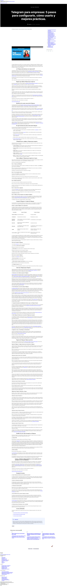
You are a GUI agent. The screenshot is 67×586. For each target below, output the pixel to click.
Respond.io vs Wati (4, 568)
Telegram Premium (29, 317)
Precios (9, 1)
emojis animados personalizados (37, 326)
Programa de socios (4, 558)
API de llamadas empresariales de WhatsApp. (7, 572)
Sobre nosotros (4, 557)
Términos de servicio (4, 578)
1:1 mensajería (36, 129)
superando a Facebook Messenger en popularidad (32, 83)
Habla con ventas (30, 548)
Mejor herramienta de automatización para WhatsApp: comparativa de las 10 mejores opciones (34, 534)
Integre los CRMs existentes (16, 138)
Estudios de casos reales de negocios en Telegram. (51, 42)
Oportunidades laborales (5, 560)
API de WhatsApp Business (5, 571)
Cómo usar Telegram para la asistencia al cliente (19, 514)
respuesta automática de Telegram (21, 333)
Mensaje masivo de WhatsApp (5, 573)
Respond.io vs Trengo (4, 567)
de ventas (24, 132)
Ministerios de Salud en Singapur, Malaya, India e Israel (22, 292)
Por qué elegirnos (12, 1)
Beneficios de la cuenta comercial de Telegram (51, 33)
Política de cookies (4, 577)
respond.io (17, 189)
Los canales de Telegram (15, 288)
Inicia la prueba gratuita (36, 548)
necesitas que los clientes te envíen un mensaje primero (31, 341)
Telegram (18, 256)
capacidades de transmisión (35, 421)
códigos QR (35, 270)
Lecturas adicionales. (50, 47)
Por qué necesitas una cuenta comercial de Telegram (51, 34)
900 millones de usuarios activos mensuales (33, 71)
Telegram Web (25, 367)
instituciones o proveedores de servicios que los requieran (33, 305)
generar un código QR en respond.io (31, 379)
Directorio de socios (4, 559)
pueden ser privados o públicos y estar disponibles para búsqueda (21, 276)
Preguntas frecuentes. (50, 46)
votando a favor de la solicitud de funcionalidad (19, 431)
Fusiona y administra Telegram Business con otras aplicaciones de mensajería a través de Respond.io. (52, 44)
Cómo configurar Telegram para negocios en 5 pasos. (52, 37)
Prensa (2, 561)
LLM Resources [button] (3, 555)
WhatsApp (15, 84)
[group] (33, 555)
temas (37, 276)
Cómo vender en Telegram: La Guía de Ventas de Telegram (20, 512)
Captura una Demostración (15, 471)
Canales (39, 115)
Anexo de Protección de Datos (5, 579)
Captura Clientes (14, 101)
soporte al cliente (17, 134)
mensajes (38, 109)
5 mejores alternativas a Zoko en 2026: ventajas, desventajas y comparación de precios (48, 534)
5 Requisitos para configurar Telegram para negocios (51, 35)
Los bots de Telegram (14, 500)
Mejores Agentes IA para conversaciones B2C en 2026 (18, 534)
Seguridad (3, 580)
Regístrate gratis (18, 101)
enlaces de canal (35, 299)
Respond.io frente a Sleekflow (5, 566)
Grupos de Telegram (35, 115)
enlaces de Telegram (30, 270)
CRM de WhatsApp (4, 574)
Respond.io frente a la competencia (6, 565)
